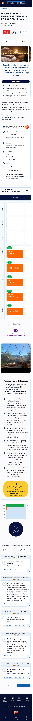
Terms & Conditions (16, 706)
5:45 (2, 310)
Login (26, 718)
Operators (23, 706)
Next (23, 685)
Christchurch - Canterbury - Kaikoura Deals (1, 8)
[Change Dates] (27, 191)
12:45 (2, 252)
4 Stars (3, 508)
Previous (8, 685)
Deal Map (16, 718)
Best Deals (5, 718)
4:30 (2, 295)
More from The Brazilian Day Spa (10, 23)
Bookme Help (8, 706)
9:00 (2, 209)
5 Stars (3, 505)
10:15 (2, 223)
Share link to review (19, 570)
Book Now (16, 324)
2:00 (2, 266)
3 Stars (3, 511)
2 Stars (3, 514)
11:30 (2, 237)
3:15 (2, 281)
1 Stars (3, 517)
